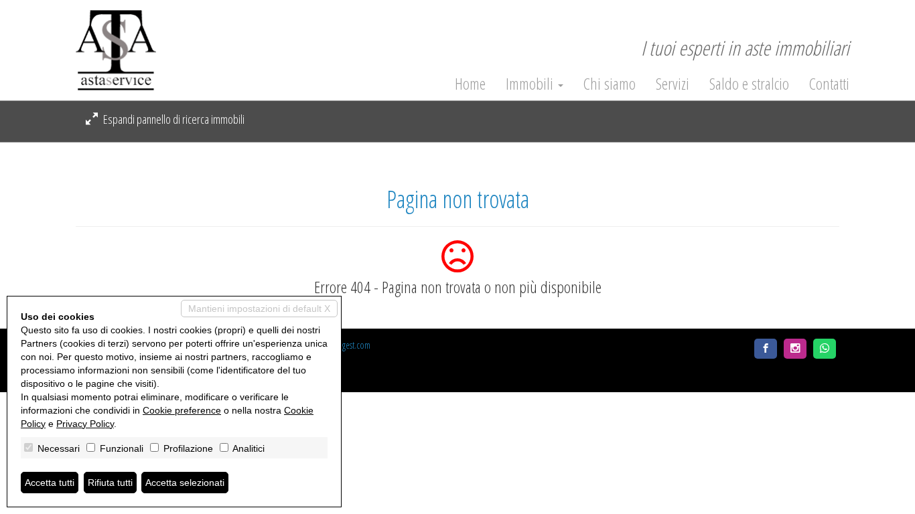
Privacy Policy (85, 423)
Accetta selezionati (184, 482)
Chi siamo (609, 83)
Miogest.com (349, 345)
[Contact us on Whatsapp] (824, 349)
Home (470, 83)
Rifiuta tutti (110, 482)
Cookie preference (182, 410)
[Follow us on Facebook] (765, 349)
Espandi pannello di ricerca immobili (172, 119)
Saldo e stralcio (749, 83)
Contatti (829, 83)
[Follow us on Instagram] (795, 349)
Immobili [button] (531, 83)
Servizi (672, 83)
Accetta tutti (49, 482)
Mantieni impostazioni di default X (259, 308)
